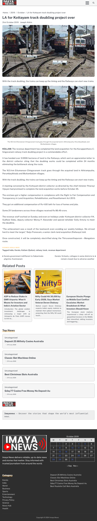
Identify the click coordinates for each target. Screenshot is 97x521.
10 (72, 448)
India (11, 250)
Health (5, 508)
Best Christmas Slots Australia (21, 374)
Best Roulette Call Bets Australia (64, 486)
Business (5, 247)
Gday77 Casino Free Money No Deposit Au (27, 391)
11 (79, 448)
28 (53, 459)
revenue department (57, 250)
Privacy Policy (8, 500)
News (17, 247)
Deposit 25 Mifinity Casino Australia (24, 341)
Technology (7, 497)
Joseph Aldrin (26, 22)
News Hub (6, 506)
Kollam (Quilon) (28, 250)
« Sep (69, 466)
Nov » (75, 466)
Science (5, 503)
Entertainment (8, 494)
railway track (41, 250)
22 (60, 455)
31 (72, 459)
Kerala (12, 247)
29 (60, 459)
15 (60, 452)
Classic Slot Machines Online (20, 358)
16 (66, 452)
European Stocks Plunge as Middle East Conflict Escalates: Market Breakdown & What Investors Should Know (78, 302)
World (4, 486)
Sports (5, 491)
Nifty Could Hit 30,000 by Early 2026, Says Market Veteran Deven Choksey (48, 299)
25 (79, 455)
